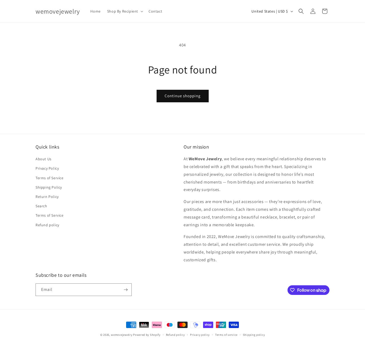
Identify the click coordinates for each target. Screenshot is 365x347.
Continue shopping (183, 95)
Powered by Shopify (147, 335)
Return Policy (47, 196)
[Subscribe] (125, 289)
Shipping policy (254, 335)
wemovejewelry (121, 335)
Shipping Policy (49, 187)
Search (41, 206)
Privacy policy (200, 335)
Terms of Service (50, 178)
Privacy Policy (47, 168)
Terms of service (226, 335)
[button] (124, 11)
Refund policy (47, 225)
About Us (44, 159)
